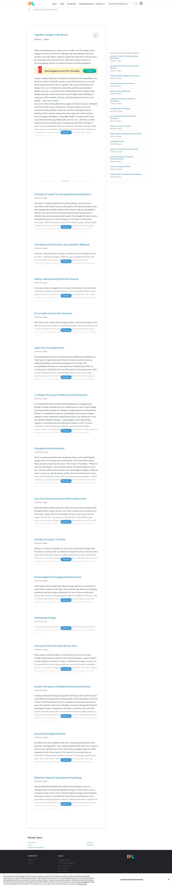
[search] (136, 4)
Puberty (30, 845)
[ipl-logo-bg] (32, 3)
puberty (76, 120)
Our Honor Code (64, 866)
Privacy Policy (63, 868)
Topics (62, 4)
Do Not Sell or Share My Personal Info (132, 879)
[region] (86, 879)
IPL (29, 9)
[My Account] (142, 3)
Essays (54, 4)
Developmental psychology (36, 847)
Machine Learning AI (86, 4)
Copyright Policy (64, 860)
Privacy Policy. (82, 884)
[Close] (169, 879)
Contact (31, 863)
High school (90, 845)
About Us (31, 860)
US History (99, 4)
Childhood (90, 842)
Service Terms (63, 871)
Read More (66, 227)
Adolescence (32, 842)
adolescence (45, 88)
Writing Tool (71, 4)
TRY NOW (89, 71)
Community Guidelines (66, 863)
